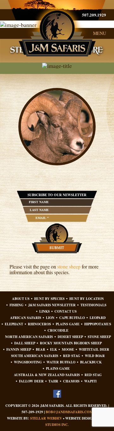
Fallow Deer (31, 381)
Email (42, 218)
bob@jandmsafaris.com (69, 411)
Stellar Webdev (46, 418)
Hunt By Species (49, 299)
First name (39, 202)
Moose (68, 349)
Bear (40, 349)
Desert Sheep (70, 337)
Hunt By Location (86, 299)
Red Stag (71, 356)
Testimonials (93, 305)
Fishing (16, 305)
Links (44, 311)
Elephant (14, 324)
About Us (20, 299)
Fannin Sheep (18, 349)
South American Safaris (34, 356)
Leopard (98, 318)
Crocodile (58, 330)
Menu (99, 33)
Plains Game (67, 324)
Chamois (71, 381)
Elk (53, 349)
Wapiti (90, 381)
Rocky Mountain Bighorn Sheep (71, 343)
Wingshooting (28, 362)
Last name (39, 210)
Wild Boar (95, 356)
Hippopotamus (97, 324)
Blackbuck (91, 362)
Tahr (53, 381)
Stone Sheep (99, 337)
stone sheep (68, 266)
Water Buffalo (61, 362)
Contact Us (65, 311)
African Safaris (25, 318)
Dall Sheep (24, 343)
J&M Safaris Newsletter (52, 305)
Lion (50, 318)
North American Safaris (29, 337)
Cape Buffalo (72, 318)
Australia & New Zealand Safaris (47, 375)
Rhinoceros (39, 324)
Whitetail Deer (94, 349)
